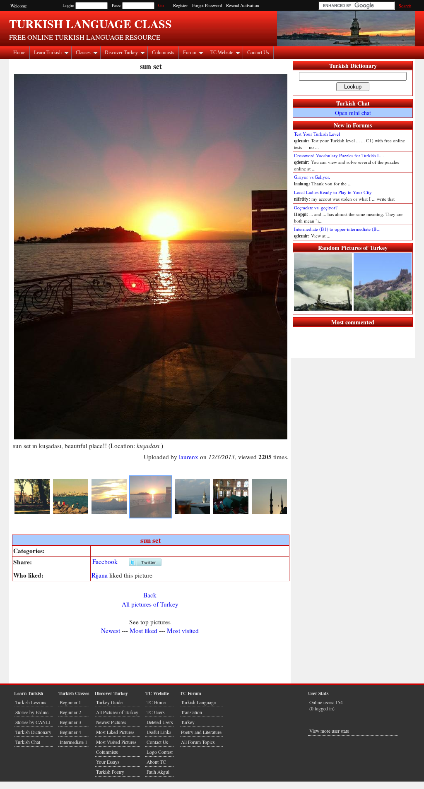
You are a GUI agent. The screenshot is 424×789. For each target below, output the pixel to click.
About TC (156, 762)
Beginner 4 (70, 732)
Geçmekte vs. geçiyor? (315, 207)
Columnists (163, 52)
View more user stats (329, 731)
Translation (191, 712)
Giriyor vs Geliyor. (312, 177)
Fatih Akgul (158, 772)
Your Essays (107, 762)
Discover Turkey (121, 52)
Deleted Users (160, 722)
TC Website (221, 52)
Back (150, 595)
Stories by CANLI (32, 722)
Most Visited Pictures (116, 742)
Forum (189, 52)
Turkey (188, 722)
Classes (83, 52)
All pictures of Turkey (150, 604)
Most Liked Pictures (115, 732)
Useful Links (159, 732)
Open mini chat (353, 113)
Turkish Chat (353, 103)
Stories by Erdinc (31, 712)
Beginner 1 (70, 702)
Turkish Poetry (110, 772)
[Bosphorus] (70, 512)
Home (19, 52)
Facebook (105, 561)
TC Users (155, 712)
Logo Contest (160, 752)
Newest (110, 630)
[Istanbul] (109, 512)
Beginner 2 (70, 712)
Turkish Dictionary (353, 65)
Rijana (100, 575)
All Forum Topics (197, 742)
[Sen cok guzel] (192, 512)
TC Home (156, 702)
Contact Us (258, 52)
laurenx (188, 457)
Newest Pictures (111, 722)
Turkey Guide (109, 702)
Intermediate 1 (73, 742)
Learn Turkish (48, 52)
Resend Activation (242, 5)
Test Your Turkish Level (317, 134)
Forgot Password (207, 5)
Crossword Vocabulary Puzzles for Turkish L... (339, 155)
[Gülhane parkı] (32, 512)
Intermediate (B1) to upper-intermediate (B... (337, 229)
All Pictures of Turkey (117, 712)
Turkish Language (198, 702)
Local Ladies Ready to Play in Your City (333, 192)
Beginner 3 (70, 722)
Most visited (183, 630)
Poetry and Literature (201, 732)
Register (180, 5)
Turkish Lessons (30, 702)
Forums (362, 125)
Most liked (143, 630)
